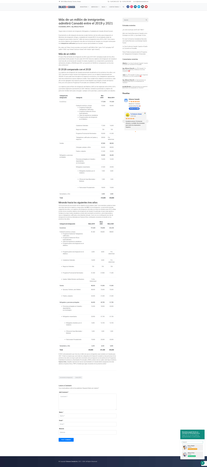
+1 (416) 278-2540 (126, 1)
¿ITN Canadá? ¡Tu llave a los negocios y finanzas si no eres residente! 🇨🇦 (134, 70)
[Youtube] (146, 6)
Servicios (94, 7)
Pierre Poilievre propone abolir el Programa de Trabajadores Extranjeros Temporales (135, 53)
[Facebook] (128, 6)
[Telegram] (142, 6)
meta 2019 (78, 377)
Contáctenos (114, 7)
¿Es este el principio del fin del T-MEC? (133, 30)
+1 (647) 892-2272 (114, 1)
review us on (133, 108)
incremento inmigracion (66, 377)
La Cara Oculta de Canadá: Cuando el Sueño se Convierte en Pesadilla (135, 47)
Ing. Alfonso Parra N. (128, 68)
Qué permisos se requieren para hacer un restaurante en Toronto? (134, 81)
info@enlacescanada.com (141, 1)
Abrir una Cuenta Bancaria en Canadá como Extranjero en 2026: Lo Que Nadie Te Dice (135, 34)
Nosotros (83, 7)
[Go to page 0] (135, 131)
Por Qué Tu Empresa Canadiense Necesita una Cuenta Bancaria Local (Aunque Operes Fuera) (135, 41)
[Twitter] (138, 6)
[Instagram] (131, 6)
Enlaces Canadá (134, 99)
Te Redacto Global (136, 114)
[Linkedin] (135, 6)
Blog (103, 7)
